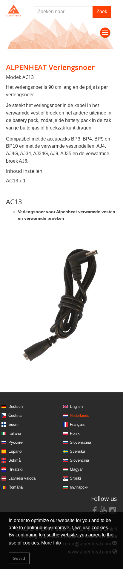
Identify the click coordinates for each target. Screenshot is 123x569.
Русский (15, 442)
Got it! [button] (19, 558)
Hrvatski (15, 469)
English (76, 406)
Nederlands (79, 415)
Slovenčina (79, 460)
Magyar (76, 469)
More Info (51, 542)
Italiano (14, 433)
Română (15, 487)
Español (15, 451)
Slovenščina (80, 442)
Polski (75, 433)
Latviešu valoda (22, 478)
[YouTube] (103, 510)
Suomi (13, 424)
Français (77, 424)
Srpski (75, 478)
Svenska (77, 451)
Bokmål (14, 460)
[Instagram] (112, 510)
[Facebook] (94, 510)
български (79, 487)
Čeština (14, 415)
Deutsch (15, 406)
